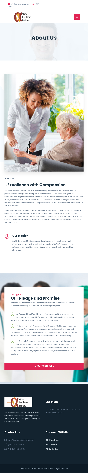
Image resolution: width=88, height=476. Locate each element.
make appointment (43, 366)
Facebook (54, 440)
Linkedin (53, 449)
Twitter (53, 444)
